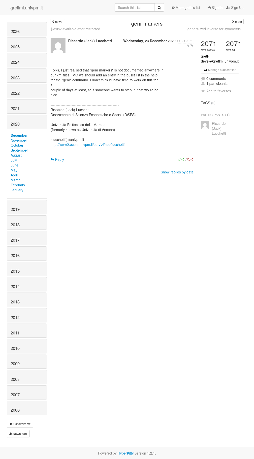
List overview (21, 424)
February (18, 184)
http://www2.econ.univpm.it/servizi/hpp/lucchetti (88, 144)
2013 (15, 302)
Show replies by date (177, 171)
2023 (15, 78)
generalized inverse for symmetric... (216, 28)
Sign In (216, 7)
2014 (15, 286)
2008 (15, 379)
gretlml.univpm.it (26, 7)
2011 (15, 333)
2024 (15, 62)
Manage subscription (221, 69)
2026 (15, 31)
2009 (15, 363)
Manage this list (187, 7)
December (19, 135)
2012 (15, 317)
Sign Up (237, 7)
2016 (15, 255)
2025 (15, 47)
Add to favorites (218, 90)
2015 (15, 271)
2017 (15, 240)
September (19, 150)
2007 (15, 394)
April (14, 174)
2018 (15, 225)
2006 (15, 410)
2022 (15, 93)
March (16, 179)
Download (19, 433)
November (19, 140)
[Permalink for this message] (191, 45)
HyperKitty (126, 453)
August (16, 155)
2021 (15, 108)
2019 (15, 209)
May (14, 169)
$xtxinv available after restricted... (77, 28)
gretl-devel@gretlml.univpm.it (220, 59)
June (14, 165)
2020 (15, 124)
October (17, 145)
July (14, 160)
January (17, 189)
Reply (59, 159)
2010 (15, 348)
